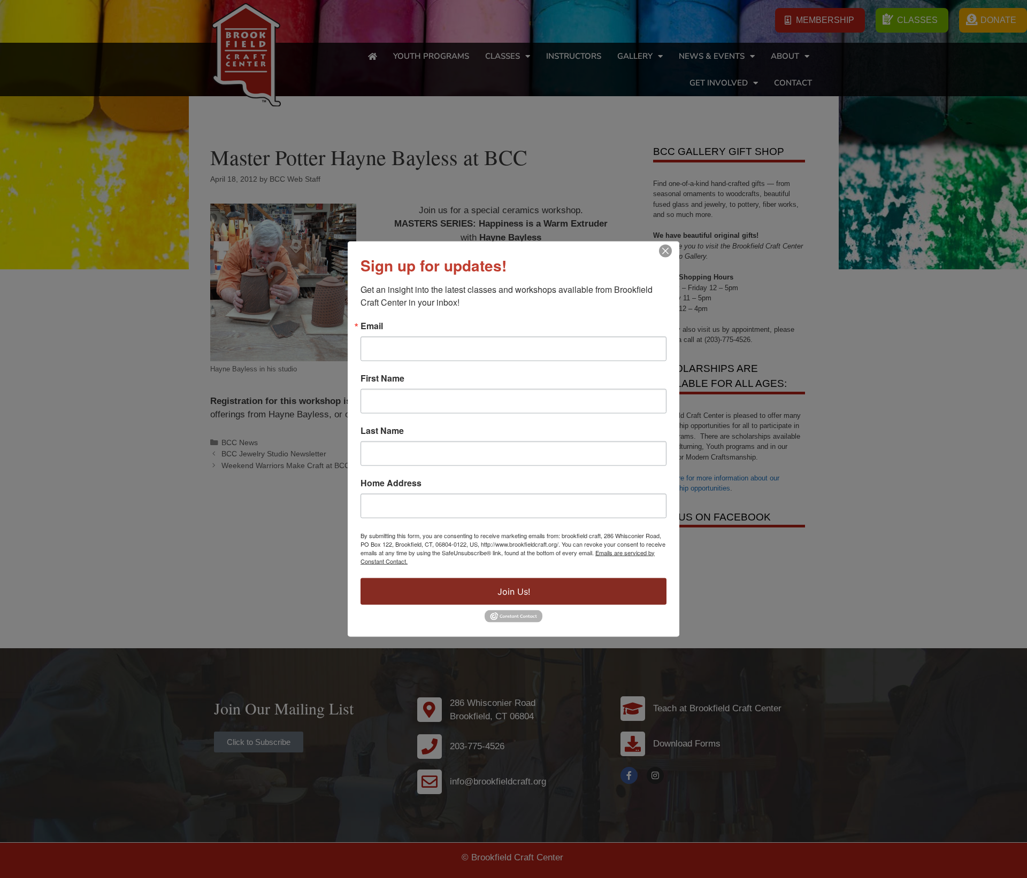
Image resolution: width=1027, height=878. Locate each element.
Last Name (382, 430)
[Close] (665, 250)
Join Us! (513, 591)
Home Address (391, 482)
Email (372, 325)
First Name (382, 378)
